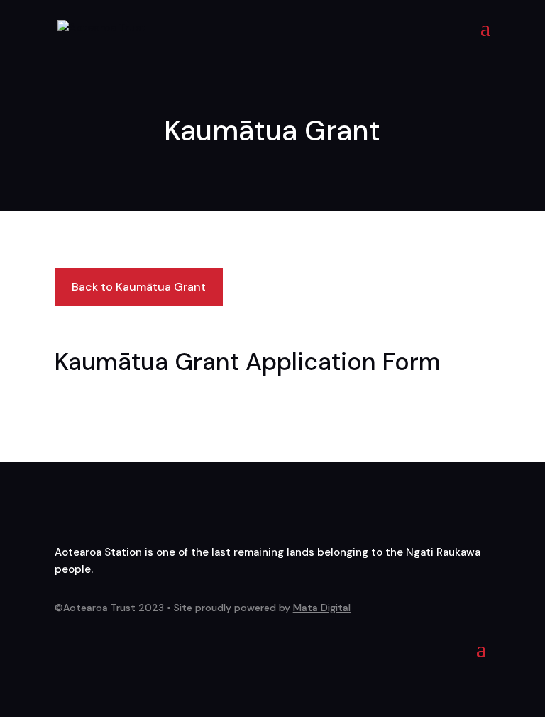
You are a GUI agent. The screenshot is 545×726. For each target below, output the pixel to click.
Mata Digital (322, 607)
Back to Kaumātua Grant (139, 286)
